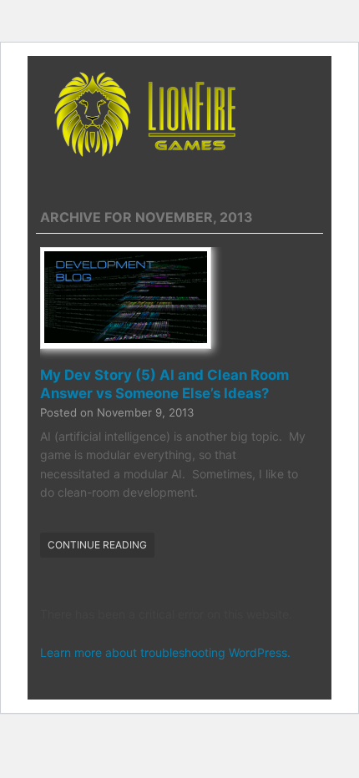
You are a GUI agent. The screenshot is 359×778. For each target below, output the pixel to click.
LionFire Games (179, 114)
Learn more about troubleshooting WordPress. (165, 652)
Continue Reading (97, 544)
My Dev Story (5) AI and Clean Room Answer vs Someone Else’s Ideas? (164, 384)
